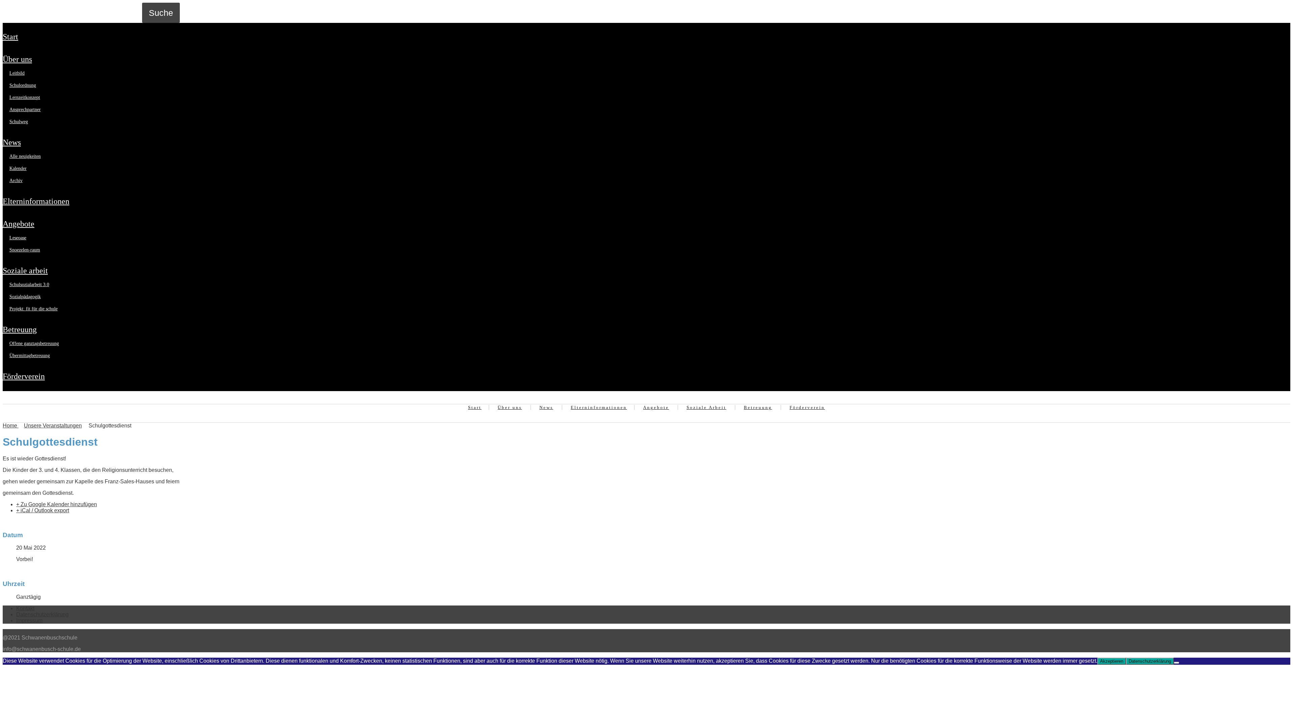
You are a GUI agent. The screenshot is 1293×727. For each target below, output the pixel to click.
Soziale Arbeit (25, 270)
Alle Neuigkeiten (25, 156)
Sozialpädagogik (25, 296)
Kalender (18, 168)
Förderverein (24, 376)
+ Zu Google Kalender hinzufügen (56, 504)
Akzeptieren (1111, 661)
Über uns (17, 59)
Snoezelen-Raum (24, 249)
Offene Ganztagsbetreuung (34, 343)
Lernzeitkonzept (24, 97)
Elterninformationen (36, 201)
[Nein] (1176, 663)
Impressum (29, 620)
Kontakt (25, 608)
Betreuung (20, 329)
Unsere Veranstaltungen (53, 425)
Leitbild (17, 73)
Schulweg (18, 121)
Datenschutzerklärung (42, 614)
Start (10, 36)
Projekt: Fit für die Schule (33, 308)
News (12, 142)
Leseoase (17, 237)
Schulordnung (22, 85)
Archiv (16, 180)
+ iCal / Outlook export (42, 510)
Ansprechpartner (25, 109)
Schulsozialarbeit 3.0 (29, 284)
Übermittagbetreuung (29, 355)
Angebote (18, 223)
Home (11, 425)
